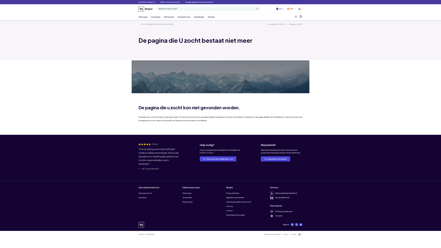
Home (143, 24)
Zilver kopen (143, 17)
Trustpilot (279, 216)
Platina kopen (169, 17)
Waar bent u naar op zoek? (167, 9)
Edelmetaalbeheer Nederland (286, 193)
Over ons (229, 206)
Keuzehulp (142, 197)
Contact (229, 211)
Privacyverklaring (232, 193)
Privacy (285, 234)
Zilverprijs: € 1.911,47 (295, 24)
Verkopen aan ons (145, 193)
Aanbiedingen (199, 17)
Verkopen (211, 17)
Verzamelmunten (184, 17)
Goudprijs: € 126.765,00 (277, 24)
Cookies (293, 234)
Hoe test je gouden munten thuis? (238, 202)
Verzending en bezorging (235, 215)
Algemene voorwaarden (235, 197)
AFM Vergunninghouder (284, 211)
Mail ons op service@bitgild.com (219, 159)
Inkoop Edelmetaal (282, 197)
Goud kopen (155, 17)
